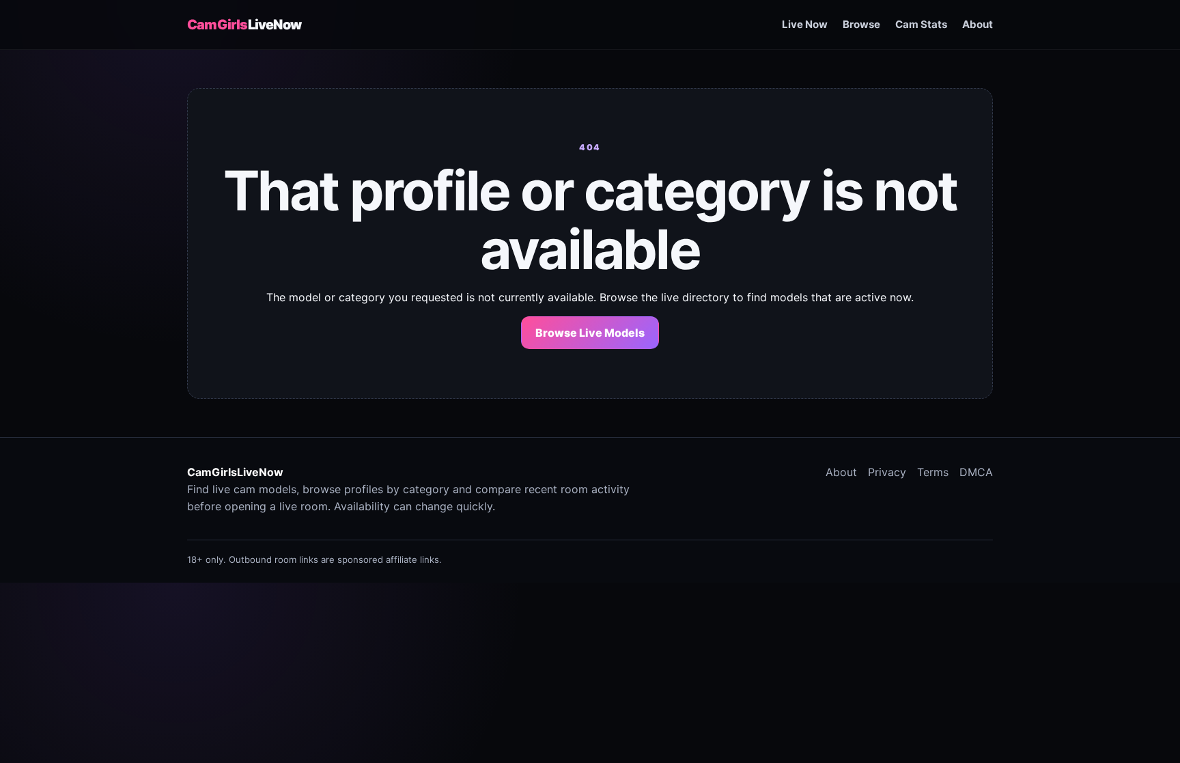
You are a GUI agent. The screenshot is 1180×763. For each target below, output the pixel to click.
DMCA (976, 472)
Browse (861, 24)
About (977, 24)
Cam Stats (921, 24)
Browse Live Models (590, 332)
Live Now (805, 24)
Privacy (887, 472)
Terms (933, 472)
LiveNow (244, 24)
